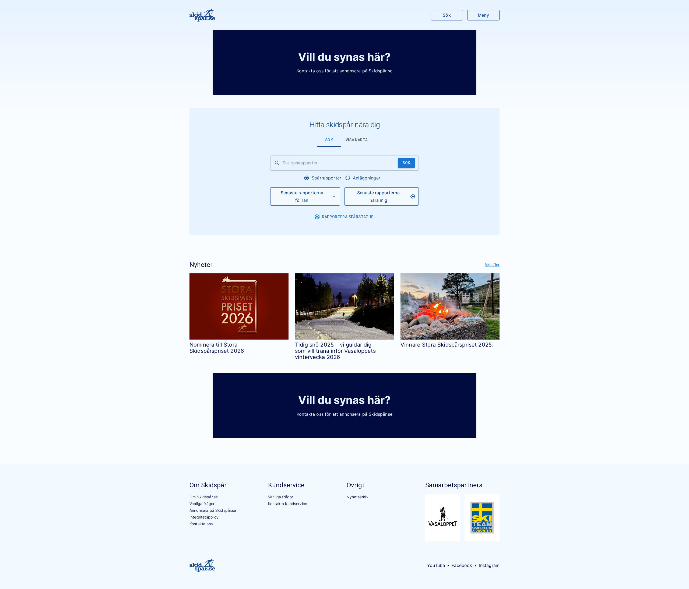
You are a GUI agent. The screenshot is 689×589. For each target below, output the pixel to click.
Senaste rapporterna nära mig (378, 196)
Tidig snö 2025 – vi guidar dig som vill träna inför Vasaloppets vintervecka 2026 (335, 351)
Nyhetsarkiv (357, 497)
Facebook (462, 565)
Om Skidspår (208, 485)
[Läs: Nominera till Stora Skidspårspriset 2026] (239, 306)
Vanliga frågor (202, 503)
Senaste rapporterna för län (302, 196)
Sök (447, 15)
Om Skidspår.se (203, 497)
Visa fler (492, 265)
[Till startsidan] (202, 15)
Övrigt (355, 485)
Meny (483, 15)
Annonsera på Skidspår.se (212, 510)
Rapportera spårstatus (347, 217)
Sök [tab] (329, 140)
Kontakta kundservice (287, 503)
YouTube (436, 565)
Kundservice (286, 485)
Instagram (489, 565)
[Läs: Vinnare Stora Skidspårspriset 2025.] (450, 306)
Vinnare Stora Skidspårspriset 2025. (446, 344)
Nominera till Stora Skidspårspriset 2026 (216, 347)
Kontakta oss (201, 523)
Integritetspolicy (204, 517)
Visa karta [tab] (357, 140)
